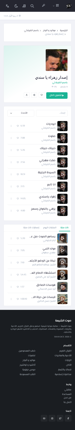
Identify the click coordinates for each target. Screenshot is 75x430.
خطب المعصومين (27, 351)
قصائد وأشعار (64, 370)
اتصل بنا (67, 402)
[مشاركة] (34, 95)
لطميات (31, 355)
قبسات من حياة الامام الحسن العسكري (43, 297)
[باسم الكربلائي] (26, 95)
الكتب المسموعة (27, 374)
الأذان (68, 365)
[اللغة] (7, 6)
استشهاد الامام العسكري (43, 273)
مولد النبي (49, 249)
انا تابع (51, 185)
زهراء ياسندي (47, 197)
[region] (37, 268)
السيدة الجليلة (47, 173)
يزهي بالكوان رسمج (43, 209)
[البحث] (32, 6)
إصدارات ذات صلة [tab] (31, 228)
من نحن (67, 398)
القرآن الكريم (65, 351)
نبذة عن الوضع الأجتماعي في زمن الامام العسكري (42, 261)
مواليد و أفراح (49, 30)
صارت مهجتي (47, 160)
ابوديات (51, 124)
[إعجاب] (41, 95)
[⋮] (11, 126)
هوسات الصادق (46, 285)
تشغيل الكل (56, 95)
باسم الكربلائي (31, 30)
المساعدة (66, 394)
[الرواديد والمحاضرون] (43, 6)
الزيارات (68, 360)
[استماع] (62, 126)
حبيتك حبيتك (48, 148)
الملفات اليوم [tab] (49, 228)
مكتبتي (67, 390)
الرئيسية (64, 30)
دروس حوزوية (28, 370)
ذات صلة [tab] (64, 228)
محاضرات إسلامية (63, 374)
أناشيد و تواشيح (27, 365)
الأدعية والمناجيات (63, 355)
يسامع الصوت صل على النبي (42, 237)
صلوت (52, 136)
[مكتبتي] (24, 6)
